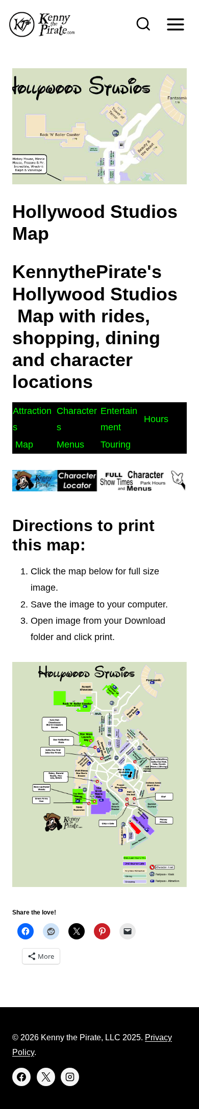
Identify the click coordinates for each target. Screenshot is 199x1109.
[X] (46, 1077)
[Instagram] (70, 1077)
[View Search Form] (143, 24)
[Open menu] (175, 24)
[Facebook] (21, 1077)
